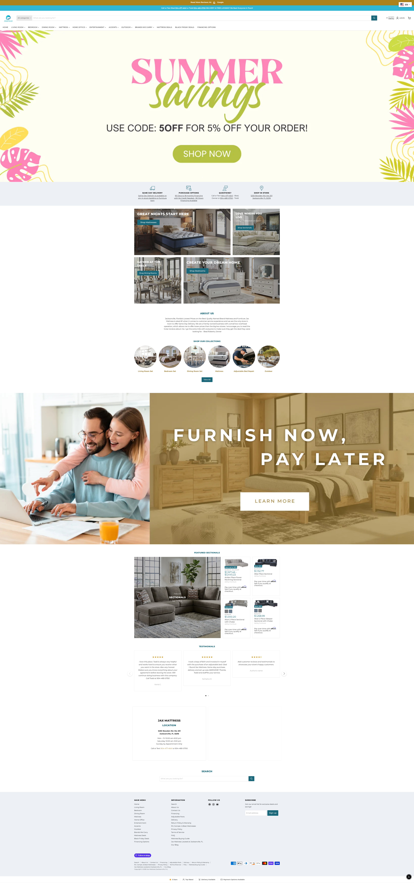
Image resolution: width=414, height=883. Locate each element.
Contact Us (175, 810)
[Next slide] (408, 106)
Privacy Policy (176, 829)
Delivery (174, 819)
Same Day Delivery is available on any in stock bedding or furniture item (152, 197)
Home (5, 27)
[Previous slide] (6, 106)
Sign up (273, 812)
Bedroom (33, 27)
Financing (175, 813)
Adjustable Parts (177, 816)
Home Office (79, 27)
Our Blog (174, 844)
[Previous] (130, 672)
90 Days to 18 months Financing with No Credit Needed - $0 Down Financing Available (188, 197)
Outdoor (126, 27)
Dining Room (48, 27)
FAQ (173, 835)
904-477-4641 (181, 8)
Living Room (17, 27)
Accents (113, 27)
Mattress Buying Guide (180, 838)
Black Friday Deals (184, 27)
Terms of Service (177, 832)
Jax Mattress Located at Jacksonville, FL (187, 841)
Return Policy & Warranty (181, 822)
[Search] (374, 18)
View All (207, 379)
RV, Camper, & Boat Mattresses (183, 825)
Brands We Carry (144, 27)
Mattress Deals (164, 27)
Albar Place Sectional (263, 573)
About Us (175, 807)
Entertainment (97, 27)
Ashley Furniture (230, 581)
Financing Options (206, 27)
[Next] (284, 672)
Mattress (63, 27)
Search (174, 804)
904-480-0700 (200, 8)
